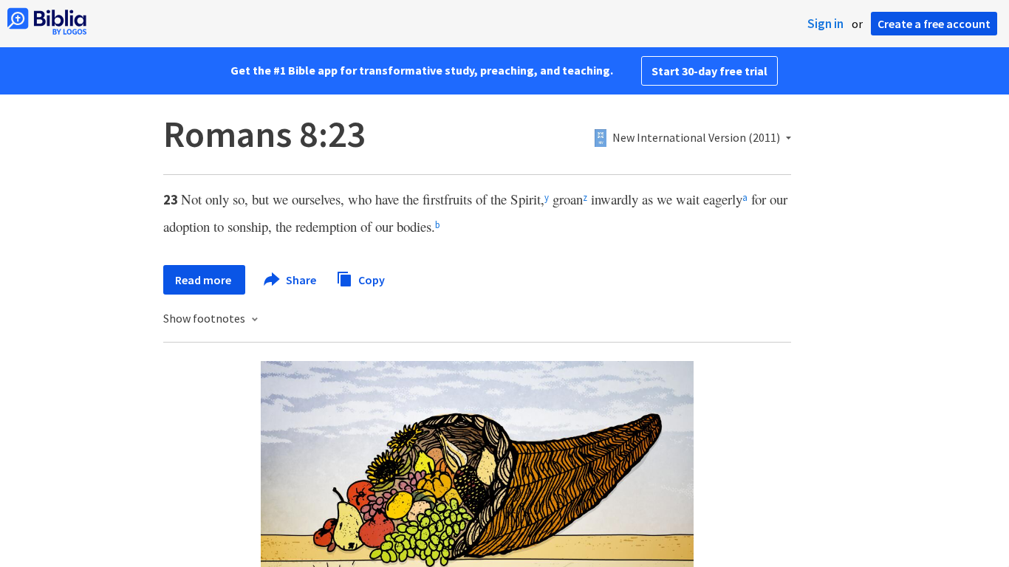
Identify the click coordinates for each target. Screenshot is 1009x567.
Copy (370, 279)
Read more (204, 279)
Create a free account (934, 23)
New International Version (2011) (696, 138)
